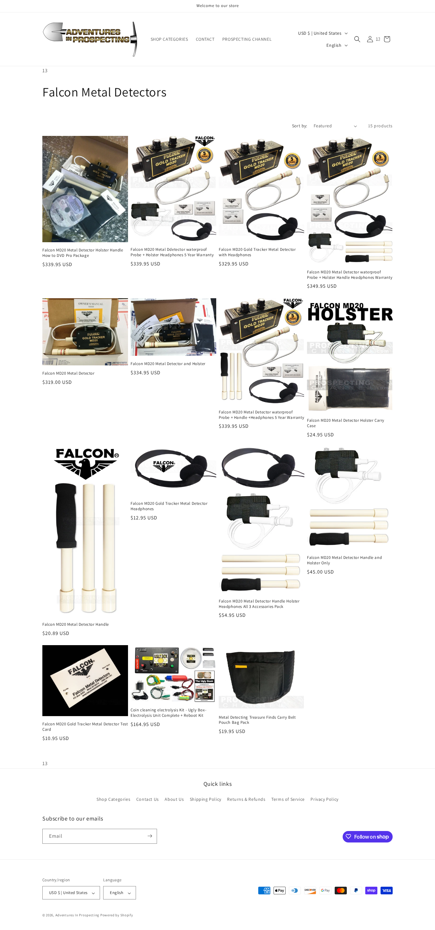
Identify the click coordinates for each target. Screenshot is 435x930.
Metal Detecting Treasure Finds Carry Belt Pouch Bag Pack (257, 720)
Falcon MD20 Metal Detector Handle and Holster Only (344, 560)
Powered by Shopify (116, 915)
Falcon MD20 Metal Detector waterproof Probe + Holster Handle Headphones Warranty (349, 275)
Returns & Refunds (246, 799)
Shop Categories (113, 799)
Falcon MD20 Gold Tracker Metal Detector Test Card (85, 727)
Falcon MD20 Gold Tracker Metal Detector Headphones (169, 506)
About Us (174, 799)
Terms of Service (288, 799)
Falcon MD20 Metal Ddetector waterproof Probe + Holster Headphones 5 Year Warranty (172, 252)
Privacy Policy (324, 799)
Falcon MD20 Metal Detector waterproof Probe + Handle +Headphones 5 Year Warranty (261, 414)
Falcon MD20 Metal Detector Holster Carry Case (345, 423)
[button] (357, 39)
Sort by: (299, 126)
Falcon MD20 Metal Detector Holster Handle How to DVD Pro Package (82, 253)
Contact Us (147, 799)
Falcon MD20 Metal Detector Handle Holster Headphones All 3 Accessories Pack (259, 604)
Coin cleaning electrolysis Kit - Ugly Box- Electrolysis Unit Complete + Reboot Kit (168, 713)
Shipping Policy (205, 799)
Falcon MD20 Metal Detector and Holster (168, 363)
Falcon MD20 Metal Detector (68, 373)
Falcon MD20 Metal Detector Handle (75, 624)
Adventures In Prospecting (77, 915)
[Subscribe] (150, 835)
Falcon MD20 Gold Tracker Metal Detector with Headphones (257, 252)
